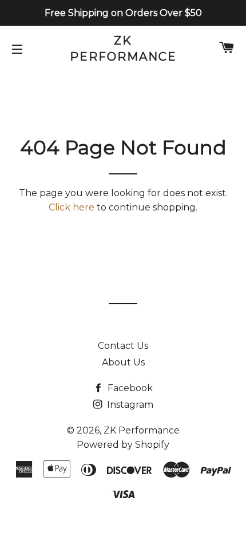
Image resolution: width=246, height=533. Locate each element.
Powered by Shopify (123, 444)
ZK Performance (123, 48)
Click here (71, 207)
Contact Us (123, 345)
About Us (123, 362)
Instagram (129, 404)
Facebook (129, 388)
